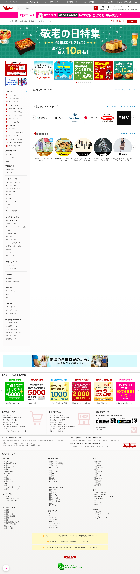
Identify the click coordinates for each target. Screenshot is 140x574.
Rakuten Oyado (54, 488)
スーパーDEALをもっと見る (123, 90)
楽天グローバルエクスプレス (12, 508)
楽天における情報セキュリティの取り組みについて (85, 438)
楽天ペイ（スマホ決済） (11, 519)
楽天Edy (6, 521)
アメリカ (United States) (101, 533)
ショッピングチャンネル (13, 243)
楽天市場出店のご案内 (56, 415)
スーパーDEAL (23, 2)
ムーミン (8, 207)
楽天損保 (6, 537)
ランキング (13, 2)
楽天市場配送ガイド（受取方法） (13, 424)
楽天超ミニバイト (99, 523)
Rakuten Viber (53, 525)
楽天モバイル (53, 509)
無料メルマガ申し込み (9, 422)
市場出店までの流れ (56, 422)
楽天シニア (97, 488)
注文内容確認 (8, 431)
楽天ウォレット (8, 533)
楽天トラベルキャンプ (55, 484)
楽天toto (51, 494)
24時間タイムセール (12, 223)
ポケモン (8, 204)
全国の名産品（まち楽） (13, 281)
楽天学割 (8, 252)
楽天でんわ (52, 513)
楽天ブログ (52, 523)
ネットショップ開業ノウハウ (58, 424)
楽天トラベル (53, 480)
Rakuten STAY (53, 486)
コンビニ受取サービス (12, 323)
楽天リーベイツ (8, 500)
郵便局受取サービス (12, 326)
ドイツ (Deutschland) (100, 537)
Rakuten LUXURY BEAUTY (14, 188)
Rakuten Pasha (99, 517)
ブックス (62, 2)
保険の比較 (7, 545)
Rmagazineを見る (127, 133)
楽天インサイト (99, 521)
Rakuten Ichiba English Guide (12, 417)
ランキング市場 (10, 291)
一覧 (25, 91)
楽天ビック (7, 488)
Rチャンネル (53, 532)
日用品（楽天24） (11, 233)
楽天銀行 (6, 529)
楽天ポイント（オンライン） (58, 429)
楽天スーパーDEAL (11, 220)
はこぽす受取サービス (12, 329)
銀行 (56, 2)
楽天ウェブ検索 (54, 517)
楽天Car (96, 496)
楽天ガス (97, 482)
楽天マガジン (53, 536)
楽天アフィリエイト (55, 519)
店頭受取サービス (11, 336)
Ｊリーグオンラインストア (12, 506)
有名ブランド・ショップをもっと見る (120, 106)
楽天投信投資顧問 (9, 535)
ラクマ (76, 2)
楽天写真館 (97, 500)
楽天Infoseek (53, 515)
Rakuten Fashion (11, 191)
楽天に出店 (127, 2)
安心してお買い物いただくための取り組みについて (85, 444)
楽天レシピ (97, 492)
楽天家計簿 (97, 504)
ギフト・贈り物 (10, 307)
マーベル (8, 198)
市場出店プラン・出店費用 (58, 420)
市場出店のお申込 (55, 417)
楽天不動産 (97, 502)
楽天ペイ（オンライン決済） (12, 517)
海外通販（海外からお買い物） (15, 246)
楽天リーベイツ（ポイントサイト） (16, 227)
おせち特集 (9, 172)
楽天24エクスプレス (12, 236)
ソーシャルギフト (11, 313)
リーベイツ (84, 2)
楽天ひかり (52, 511)
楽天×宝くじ (53, 496)
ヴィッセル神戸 (54, 546)
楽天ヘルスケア (99, 486)
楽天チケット (53, 538)
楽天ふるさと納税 (11, 239)
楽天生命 (6, 539)
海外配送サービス (11, 339)
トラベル (40, 2)
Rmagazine (9, 278)
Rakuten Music (53, 540)
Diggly (8, 297)
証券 (51, 2)
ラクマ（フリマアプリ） (13, 268)
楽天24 (91, 2)
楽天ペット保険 (8, 547)
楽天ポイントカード (100, 512)
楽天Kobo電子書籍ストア (11, 482)
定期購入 (8, 249)
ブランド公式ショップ (12, 185)
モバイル (5, 2)
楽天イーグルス (54, 544)
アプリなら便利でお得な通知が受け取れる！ (109, 415)
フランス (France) (99, 535)
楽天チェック (98, 519)
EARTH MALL (10, 265)
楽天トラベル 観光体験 (56, 482)
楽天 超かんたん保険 (10, 543)
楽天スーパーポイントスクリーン (104, 515)
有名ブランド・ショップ (13, 182)
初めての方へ (7, 415)
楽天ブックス (8, 480)
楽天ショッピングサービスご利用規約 (14, 426)
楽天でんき (97, 480)
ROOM (8, 294)
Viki (50, 534)
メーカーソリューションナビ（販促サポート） (63, 426)
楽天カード (7, 515)
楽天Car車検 (98, 498)
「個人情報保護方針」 (30, 445)
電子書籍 (70, 2)
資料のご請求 (65, 417)
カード (46, 2)
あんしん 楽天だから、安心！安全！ (129, 445)
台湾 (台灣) (97, 531)
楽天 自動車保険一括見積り (12, 541)
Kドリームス (53, 500)
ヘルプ (135, 2)
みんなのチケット (54, 542)
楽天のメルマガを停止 (19, 431)
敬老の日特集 (10, 169)
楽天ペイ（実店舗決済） (57, 431)
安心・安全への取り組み (10, 420)
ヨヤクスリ (97, 484)
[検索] (96, 8)
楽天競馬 (52, 498)
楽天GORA (52, 492)
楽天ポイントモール (100, 514)
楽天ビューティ (99, 490)
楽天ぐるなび (98, 494)
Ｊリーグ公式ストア (12, 211)
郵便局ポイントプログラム (13, 332)
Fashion (32, 2)
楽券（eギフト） (11, 255)
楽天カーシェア (54, 490)
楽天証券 (6, 531)
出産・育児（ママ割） (12, 310)
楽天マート (7, 496)
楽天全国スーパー (9, 498)
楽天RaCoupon (8, 504)
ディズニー (9, 195)
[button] (109, 8)
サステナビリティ (101, 429)
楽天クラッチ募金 (101, 427)
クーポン (8, 230)
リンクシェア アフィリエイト (58, 521)
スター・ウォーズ (11, 201)
